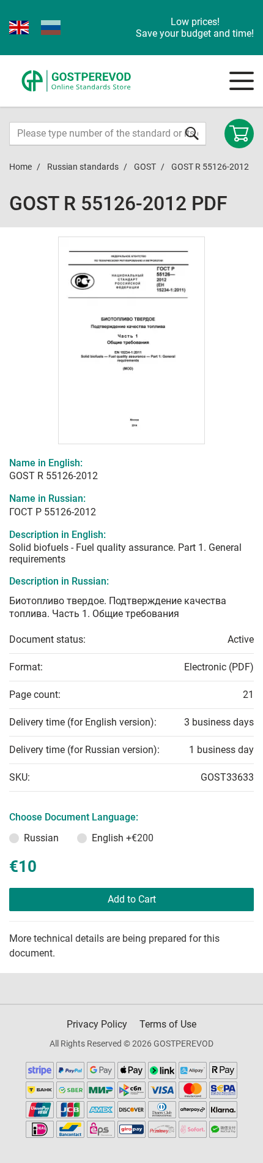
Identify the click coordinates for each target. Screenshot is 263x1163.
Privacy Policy (97, 1024)
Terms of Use (167, 1024)
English (123, 838)
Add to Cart (132, 899)
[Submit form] (192, 133)
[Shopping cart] (239, 133)
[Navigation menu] (241, 81)
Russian (41, 838)
